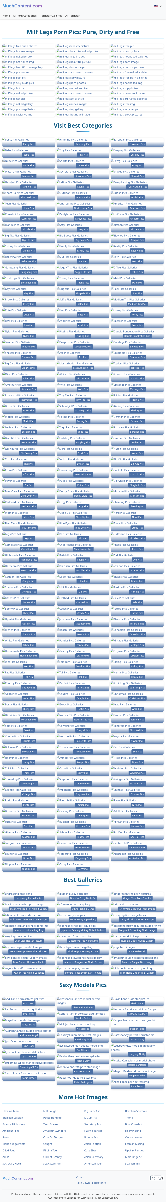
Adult (5, 1157)
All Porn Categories (25, 15)
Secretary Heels (12, 1163)
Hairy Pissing (133, 1131)
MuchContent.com (22, 5)
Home (6, 15)
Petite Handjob (52, 1117)
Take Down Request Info (91, 1183)
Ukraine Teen (10, 1111)
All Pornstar (72, 15)
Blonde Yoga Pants (13, 1144)
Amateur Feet (10, 1131)
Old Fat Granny (52, 1157)
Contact (81, 1177)
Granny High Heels (13, 1124)
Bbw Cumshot (133, 1124)
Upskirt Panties (134, 1150)
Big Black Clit (92, 1111)
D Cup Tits (90, 1117)
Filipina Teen (50, 1150)
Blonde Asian (92, 1137)
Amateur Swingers (54, 1131)
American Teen (93, 1163)
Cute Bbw (90, 1150)
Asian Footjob (92, 1144)
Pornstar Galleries (51, 15)
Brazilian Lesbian (12, 1117)
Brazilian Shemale (136, 1111)
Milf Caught (50, 1111)
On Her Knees (133, 1137)
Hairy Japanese (93, 1131)
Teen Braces (50, 1124)
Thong (129, 1117)
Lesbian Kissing (134, 1144)
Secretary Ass (92, 1124)
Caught (47, 1144)
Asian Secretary (93, 1157)
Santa (5, 1137)
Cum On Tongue (53, 1137)
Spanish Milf (132, 1163)
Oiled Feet (8, 1150)
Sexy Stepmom (52, 1163)
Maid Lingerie (133, 1157)
